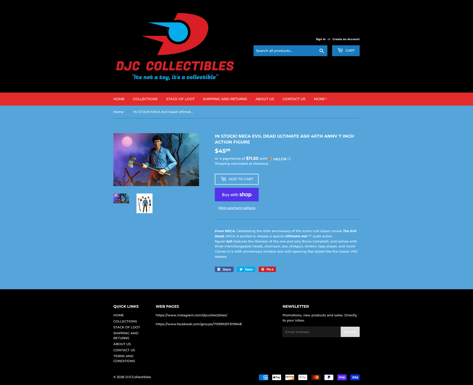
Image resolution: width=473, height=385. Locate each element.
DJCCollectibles (138, 377)
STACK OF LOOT (180, 99)
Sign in (321, 39)
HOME (118, 99)
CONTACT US (294, 99)
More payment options (236, 208)
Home (118, 112)
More (319, 99)
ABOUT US (264, 99)
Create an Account (346, 39)
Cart (349, 50)
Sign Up (350, 332)
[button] (287, 158)
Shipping (222, 163)
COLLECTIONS (145, 99)
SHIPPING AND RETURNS (225, 99)
